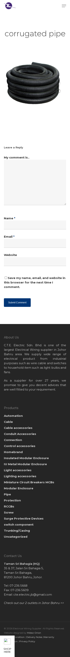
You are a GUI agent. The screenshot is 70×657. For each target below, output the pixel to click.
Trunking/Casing (17, 530)
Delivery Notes (34, 637)
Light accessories (18, 470)
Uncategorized (15, 536)
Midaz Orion (34, 632)
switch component (18, 524)
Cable (8, 422)
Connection (13, 440)
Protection (12, 500)
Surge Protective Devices (24, 518)
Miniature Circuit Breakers (29, 482)
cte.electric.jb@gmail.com (32, 594)
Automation (13, 416)
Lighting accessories (20, 476)
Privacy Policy (27, 641)
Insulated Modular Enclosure (26, 458)
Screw (9, 512)
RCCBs (9, 506)
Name (9, 218)
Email (9, 236)
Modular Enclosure (18, 488)
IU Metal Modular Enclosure (25, 464)
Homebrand (13, 452)
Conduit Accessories (20, 434)
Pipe (7, 494)
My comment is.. (16, 157)
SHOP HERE (7, 650)
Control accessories (19, 446)
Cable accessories (18, 428)
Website (10, 255)
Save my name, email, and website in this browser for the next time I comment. (34, 282)
